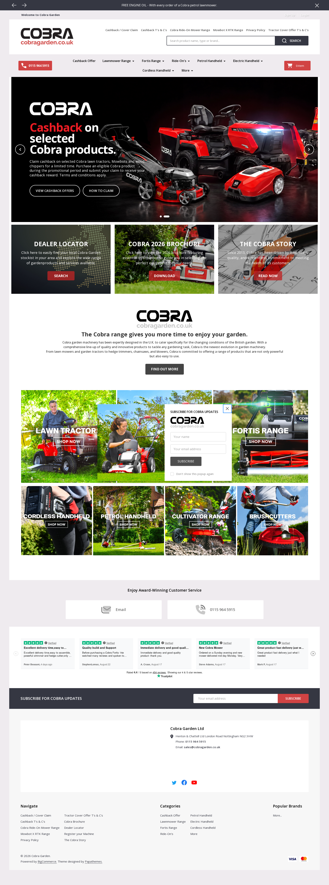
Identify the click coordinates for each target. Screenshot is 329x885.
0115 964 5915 (195, 741)
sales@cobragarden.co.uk (202, 747)
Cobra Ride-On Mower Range (190, 30)
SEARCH (61, 275)
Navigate (29, 806)
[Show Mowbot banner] (161, 216)
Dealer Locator (74, 828)
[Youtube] (194, 782)
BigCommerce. (47, 861)
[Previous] (14, 5)
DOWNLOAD (164, 275)
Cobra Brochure (74, 821)
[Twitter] (174, 782)
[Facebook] (184, 782)
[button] (227, 408)
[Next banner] (309, 149)
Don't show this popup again (195, 474)
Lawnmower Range (117, 61)
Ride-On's (179, 61)
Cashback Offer (84, 61)
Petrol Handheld (209, 61)
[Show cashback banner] (166, 216)
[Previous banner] (20, 149)
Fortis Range (151, 61)
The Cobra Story (75, 840)
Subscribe (293, 698)
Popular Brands (287, 806)
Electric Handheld (246, 61)
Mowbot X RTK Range (228, 30)
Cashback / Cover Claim (121, 30)
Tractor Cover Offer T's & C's (288, 30)
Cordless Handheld (157, 70)
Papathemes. (93, 861)
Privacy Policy (255, 30)
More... (277, 815)
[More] (133, 61)
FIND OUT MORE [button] (164, 369)
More (186, 70)
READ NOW (268, 275)
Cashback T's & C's (154, 30)
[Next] (24, 5)
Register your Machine (79, 834)
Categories (170, 806)
